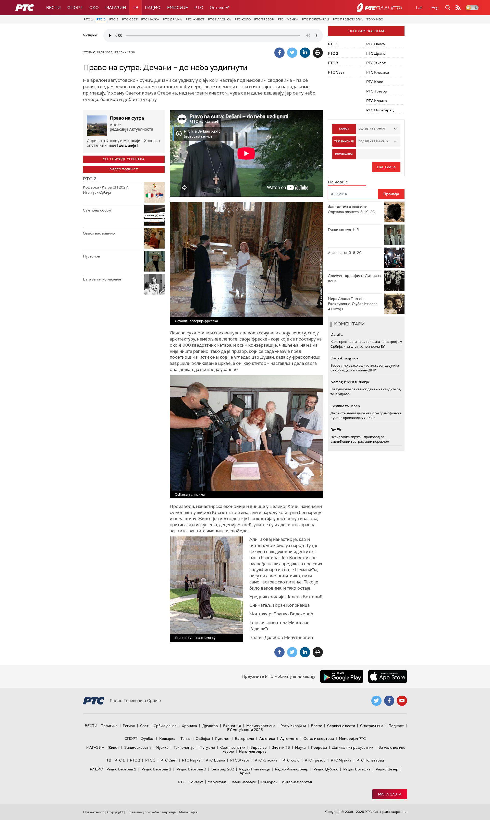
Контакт (196, 782)
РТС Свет (130, 19)
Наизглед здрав (252, 751)
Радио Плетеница (254, 769)
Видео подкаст (123, 169)
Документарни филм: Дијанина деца (354, 278)
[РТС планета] (379, 7)
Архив (245, 773)
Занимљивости (137, 747)
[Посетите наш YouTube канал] (402, 701)
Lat (419, 7)
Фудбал (147, 738)
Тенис (185, 738)
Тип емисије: (344, 141)
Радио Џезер (387, 769)
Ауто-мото (289, 738)
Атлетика (267, 738)
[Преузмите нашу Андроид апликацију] (341, 676)
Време (316, 725)
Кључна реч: (344, 154)
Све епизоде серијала (123, 159)
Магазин (115, 7)
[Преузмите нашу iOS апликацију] (387, 676)
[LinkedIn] (305, 53)
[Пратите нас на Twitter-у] (376, 701)
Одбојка (203, 738)
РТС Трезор (264, 19)
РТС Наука (150, 19)
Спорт (75, 7)
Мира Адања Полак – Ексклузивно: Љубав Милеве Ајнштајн (352, 303)
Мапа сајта (389, 794)
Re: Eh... (336, 429)
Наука (300, 747)
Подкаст (396, 725)
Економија (232, 725)
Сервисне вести (341, 725)
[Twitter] (292, 53)
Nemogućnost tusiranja (349, 382)
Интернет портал (297, 782)
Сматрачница (371, 725)
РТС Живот (195, 19)
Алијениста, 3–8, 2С (345, 252)
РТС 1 (88, 19)
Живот (113, 747)
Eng (434, 7)
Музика (162, 747)
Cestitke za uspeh (345, 406)
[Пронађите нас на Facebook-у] (389, 701)
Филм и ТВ (281, 747)
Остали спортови (318, 738)
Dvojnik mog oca (344, 358)
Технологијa (184, 747)
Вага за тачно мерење (102, 279)
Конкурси (268, 782)
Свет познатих (232, 747)
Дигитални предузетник (352, 747)
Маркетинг (216, 782)
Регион (129, 725)
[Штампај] (318, 53)
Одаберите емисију (373, 141)
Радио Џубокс (325, 769)
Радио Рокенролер (291, 769)
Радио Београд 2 (156, 769)
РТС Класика (219, 19)
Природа (319, 747)
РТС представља (348, 19)
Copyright (115, 812)
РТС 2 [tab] (89, 179)
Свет (144, 725)
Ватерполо (244, 738)
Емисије (177, 7)
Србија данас (165, 725)
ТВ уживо (374, 19)
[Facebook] (279, 53)
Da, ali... (336, 334)
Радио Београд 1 (121, 769)
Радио (153, 7)
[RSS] (458, 7)
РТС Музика (287, 19)
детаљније (127, 145)
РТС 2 (101, 19)
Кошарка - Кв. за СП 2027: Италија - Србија (106, 190)
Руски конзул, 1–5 (343, 229)
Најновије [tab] (338, 182)
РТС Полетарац (315, 19)
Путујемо (207, 747)
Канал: (344, 128)
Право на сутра (127, 118)
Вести (53, 7)
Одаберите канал (372, 128)
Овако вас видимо (99, 233)
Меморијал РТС (352, 738)
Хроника (189, 725)
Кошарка (167, 738)
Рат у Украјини (293, 725)
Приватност (93, 812)
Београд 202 (222, 769)
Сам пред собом (97, 210)
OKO (94, 7)
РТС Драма (172, 19)
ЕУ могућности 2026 (245, 729)
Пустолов (91, 256)
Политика (109, 725)
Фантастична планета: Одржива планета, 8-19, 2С (351, 209)
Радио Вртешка (357, 769)
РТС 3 (113, 19)
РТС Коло (243, 19)
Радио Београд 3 (191, 769)
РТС (198, 7)
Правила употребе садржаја (151, 812)
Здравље (258, 747)
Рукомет (222, 738)
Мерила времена (260, 725)
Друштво (210, 725)
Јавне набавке (243, 782)
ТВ (135, 7)
